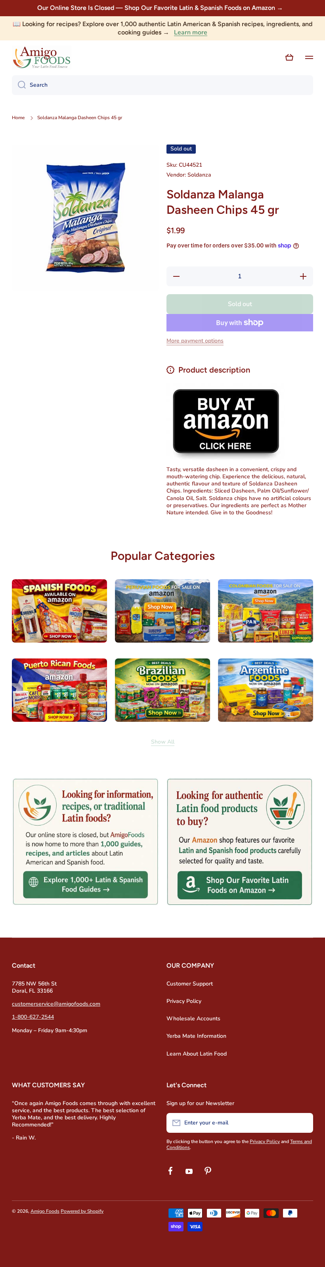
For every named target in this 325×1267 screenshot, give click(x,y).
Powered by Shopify (82, 1211)
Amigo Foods (45, 1211)
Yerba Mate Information (196, 1036)
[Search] (19, 85)
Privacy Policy (183, 1001)
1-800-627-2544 (33, 1017)
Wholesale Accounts (193, 1018)
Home (18, 118)
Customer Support (189, 983)
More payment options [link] (195, 340)
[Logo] (41, 57)
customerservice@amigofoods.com (56, 1004)
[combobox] (162, 85)
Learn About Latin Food (196, 1054)
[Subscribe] (303, 1123)
